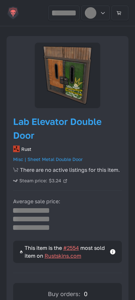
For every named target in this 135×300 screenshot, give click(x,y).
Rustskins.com (63, 255)
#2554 (71, 248)
